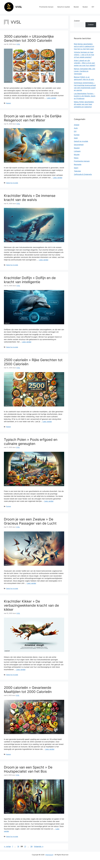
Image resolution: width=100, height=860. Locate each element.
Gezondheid (78, 145)
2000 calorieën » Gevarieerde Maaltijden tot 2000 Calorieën (28, 690)
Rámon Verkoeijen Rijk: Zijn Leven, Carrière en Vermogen (84, 71)
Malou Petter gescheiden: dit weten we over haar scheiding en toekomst (84, 104)
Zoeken (77, 21)
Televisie (77, 171)
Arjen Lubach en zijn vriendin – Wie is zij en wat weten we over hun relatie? (84, 63)
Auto (76, 128)
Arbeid (76, 125)
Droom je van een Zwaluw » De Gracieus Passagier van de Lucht (30, 521)
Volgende (38, 846)
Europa (8, 506)
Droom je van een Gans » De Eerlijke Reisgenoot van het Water (32, 118)
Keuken (85, 7)
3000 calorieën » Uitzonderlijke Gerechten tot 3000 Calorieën (29, 38)
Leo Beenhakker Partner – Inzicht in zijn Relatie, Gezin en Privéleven (84, 96)
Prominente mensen (46, 7)
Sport (76, 168)
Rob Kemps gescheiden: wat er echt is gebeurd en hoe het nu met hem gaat (84, 46)
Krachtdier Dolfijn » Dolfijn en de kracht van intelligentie (30, 280)
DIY (93, 7)
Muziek (76, 7)
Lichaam (77, 151)
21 (25, 846)
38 (31, 846)
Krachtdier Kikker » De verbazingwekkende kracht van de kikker (31, 605)
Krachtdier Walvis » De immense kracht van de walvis (29, 198)
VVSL (18, 6)
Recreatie (77, 164)
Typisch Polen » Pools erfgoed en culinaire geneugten (30, 441)
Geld (76, 138)
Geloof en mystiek (63, 7)
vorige (7, 846)
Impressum (49, 855)
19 (18, 846)
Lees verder (51, 98)
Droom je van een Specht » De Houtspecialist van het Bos (28, 769)
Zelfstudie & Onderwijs (83, 174)
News (76, 158)
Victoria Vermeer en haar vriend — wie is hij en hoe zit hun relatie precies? (84, 54)
